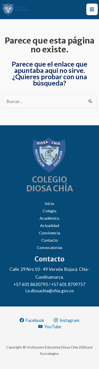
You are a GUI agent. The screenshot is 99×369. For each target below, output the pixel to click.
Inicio (49, 203)
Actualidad (49, 225)
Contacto (49, 240)
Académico (49, 218)
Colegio (49, 210)
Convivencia (49, 232)
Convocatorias (49, 247)
